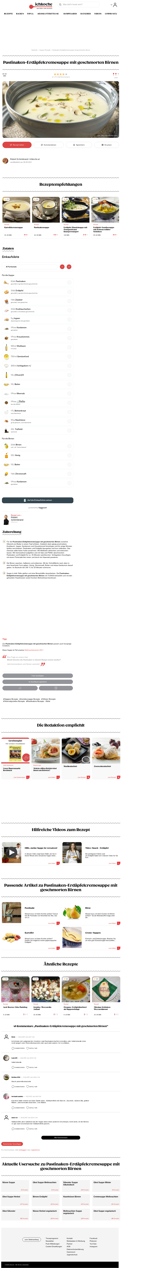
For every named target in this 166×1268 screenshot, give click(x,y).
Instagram (93, 1247)
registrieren (35, 1150)
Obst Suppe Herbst (11, 1197)
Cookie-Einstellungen (54, 1246)
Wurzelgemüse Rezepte (14, 701)
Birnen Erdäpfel (40, 1197)
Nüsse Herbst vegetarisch (45, 1211)
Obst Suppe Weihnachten (44, 1182)
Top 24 (30, 14)
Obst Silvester (8, 1211)
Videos (97, 14)
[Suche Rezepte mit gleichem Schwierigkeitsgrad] (116, 74)
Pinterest (93, 1241)
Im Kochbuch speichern (38, 682)
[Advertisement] (61, 802)
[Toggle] (114, 5)
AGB (68, 1247)
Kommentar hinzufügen (12, 1144)
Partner (69, 1244)
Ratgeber (86, 14)
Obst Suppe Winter (102, 1182)
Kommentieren (20, 1048)
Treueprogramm (52, 1238)
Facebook (93, 1238)
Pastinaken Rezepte (35, 701)
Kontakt (70, 1238)
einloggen (23, 1150)
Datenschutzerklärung (75, 1249)
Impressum (71, 1252)
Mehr (48, 701)
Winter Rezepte (49, 699)
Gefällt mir (33, 1048)
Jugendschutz (72, 1255)
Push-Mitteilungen (53, 1244)
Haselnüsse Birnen (72, 1197)
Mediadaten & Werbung (76, 1241)
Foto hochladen (38, 676)
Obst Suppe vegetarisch (105, 1211)
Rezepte (8, 14)
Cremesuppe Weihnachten (106, 1197)
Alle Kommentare (60, 1138)
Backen (20, 14)
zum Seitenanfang (32, 1240)
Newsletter (50, 1241)
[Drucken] (56, 688)
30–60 (4, 74)
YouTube (93, 1244)
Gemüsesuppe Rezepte (30, 699)
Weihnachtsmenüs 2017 (34, 650)
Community (111, 14)
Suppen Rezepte (11, 699)
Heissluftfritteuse (48, 14)
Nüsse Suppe (8, 1182)
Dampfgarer (70, 14)
